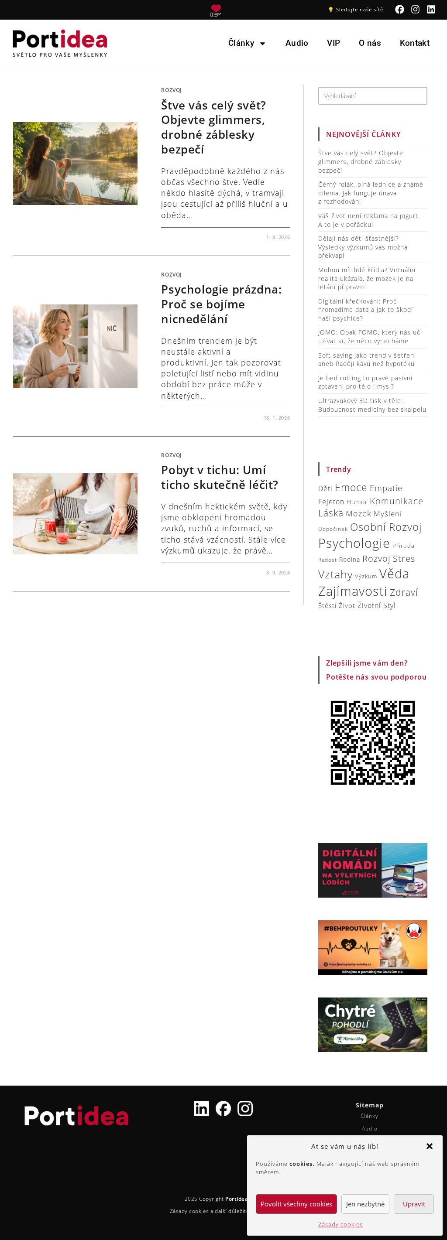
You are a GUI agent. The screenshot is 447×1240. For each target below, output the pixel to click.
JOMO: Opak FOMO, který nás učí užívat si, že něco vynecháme (370, 336)
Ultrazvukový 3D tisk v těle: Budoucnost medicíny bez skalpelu (372, 404)
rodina (349, 559)
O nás (370, 43)
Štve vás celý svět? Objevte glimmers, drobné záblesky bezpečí (213, 127)
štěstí (327, 605)
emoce (351, 487)
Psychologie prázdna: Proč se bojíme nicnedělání (221, 304)
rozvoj (376, 558)
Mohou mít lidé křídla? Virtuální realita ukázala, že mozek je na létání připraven (367, 278)
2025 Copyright (224, 1198)
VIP (333, 43)
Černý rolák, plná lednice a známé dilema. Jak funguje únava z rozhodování (370, 192)
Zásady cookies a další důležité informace (224, 1211)
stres (404, 558)
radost (327, 560)
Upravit (414, 1203)
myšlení (388, 514)
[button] (429, 1146)
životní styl (377, 605)
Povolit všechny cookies (296, 1203)
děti (325, 488)
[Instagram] (415, 9)
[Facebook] (399, 9)
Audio (297, 43)
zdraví (404, 592)
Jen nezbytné (365, 1203)
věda (394, 573)
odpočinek (333, 529)
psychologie (354, 543)
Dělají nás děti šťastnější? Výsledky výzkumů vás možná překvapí (363, 247)
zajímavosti (353, 591)
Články (241, 43)
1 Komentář (185, 417)
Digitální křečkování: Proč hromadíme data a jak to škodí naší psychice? (365, 309)
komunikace (396, 501)
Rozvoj (171, 90)
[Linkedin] (431, 9)
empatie (386, 488)
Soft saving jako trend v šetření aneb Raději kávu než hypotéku (367, 359)
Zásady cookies (340, 1224)
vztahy (335, 574)
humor (357, 502)
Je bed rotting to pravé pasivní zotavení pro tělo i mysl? (365, 382)
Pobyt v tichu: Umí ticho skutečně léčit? (220, 477)
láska (331, 513)
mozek (358, 513)
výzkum (366, 576)
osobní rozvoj (386, 526)
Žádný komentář (193, 237)
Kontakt (415, 43)
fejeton (331, 501)
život (347, 605)
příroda (403, 546)
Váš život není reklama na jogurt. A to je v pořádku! (369, 220)
